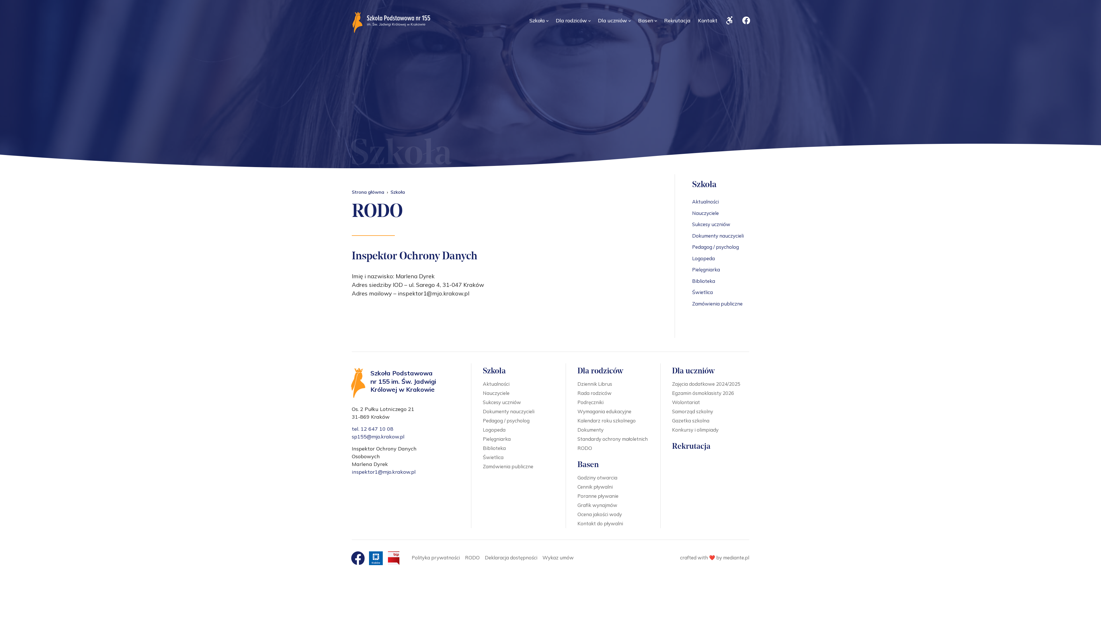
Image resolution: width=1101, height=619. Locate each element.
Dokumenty (590, 430)
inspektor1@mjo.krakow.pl (384, 472)
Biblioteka (703, 281)
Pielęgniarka (706, 270)
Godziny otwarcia (597, 478)
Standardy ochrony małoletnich (612, 439)
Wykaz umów (558, 558)
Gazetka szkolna (690, 421)
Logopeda (703, 258)
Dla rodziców (571, 20)
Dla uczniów (612, 20)
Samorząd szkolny (692, 411)
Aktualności (705, 202)
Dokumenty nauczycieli (718, 236)
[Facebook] (746, 19)
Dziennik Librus (594, 384)
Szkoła (537, 20)
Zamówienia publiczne (717, 304)
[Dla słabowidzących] (729, 19)
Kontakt (707, 20)
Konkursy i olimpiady (695, 430)
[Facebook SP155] (358, 558)
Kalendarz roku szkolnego (606, 421)
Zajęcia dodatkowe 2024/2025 (706, 384)
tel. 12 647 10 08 (372, 429)
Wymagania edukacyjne (604, 411)
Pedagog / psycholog (715, 247)
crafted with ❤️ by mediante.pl (714, 558)
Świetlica (702, 292)
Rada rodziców (594, 393)
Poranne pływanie (597, 496)
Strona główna (368, 192)
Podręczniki (590, 402)
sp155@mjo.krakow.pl (378, 436)
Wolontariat (686, 402)
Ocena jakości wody (599, 514)
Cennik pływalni (595, 487)
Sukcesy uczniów (711, 224)
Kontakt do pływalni (600, 523)
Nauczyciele (705, 213)
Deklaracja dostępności (511, 558)
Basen (645, 20)
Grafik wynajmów (597, 505)
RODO (584, 448)
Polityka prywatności (436, 558)
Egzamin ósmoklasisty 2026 (703, 393)
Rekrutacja (677, 20)
